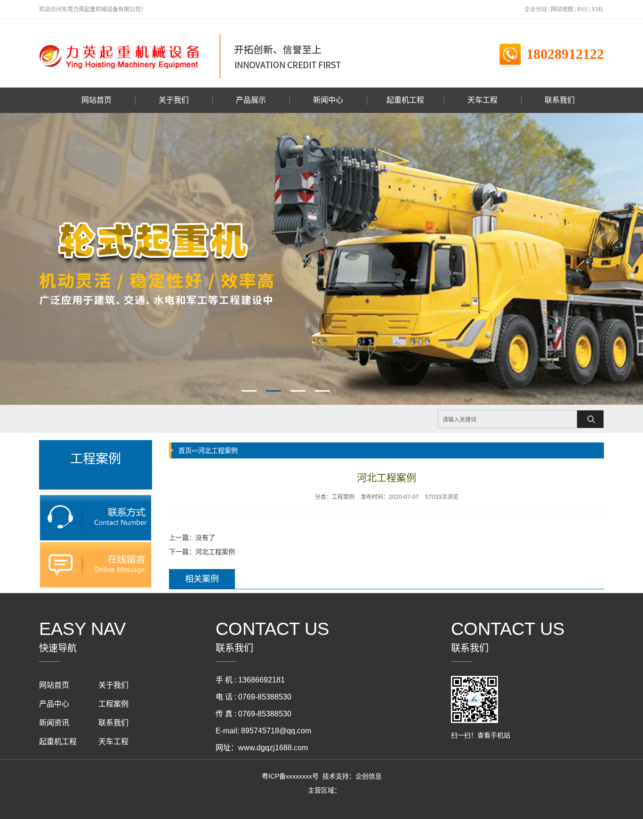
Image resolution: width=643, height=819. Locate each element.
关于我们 (174, 100)
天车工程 (482, 100)
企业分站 (535, 9)
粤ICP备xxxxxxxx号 (290, 776)
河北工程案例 (218, 450)
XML (597, 9)
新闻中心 (328, 100)
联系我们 (560, 100)
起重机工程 (405, 100)
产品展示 (251, 100)
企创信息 (368, 776)
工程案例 (113, 704)
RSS (582, 9)
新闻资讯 (54, 723)
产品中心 (54, 704)
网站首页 (96, 100)
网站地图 (562, 9)
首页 (185, 450)
